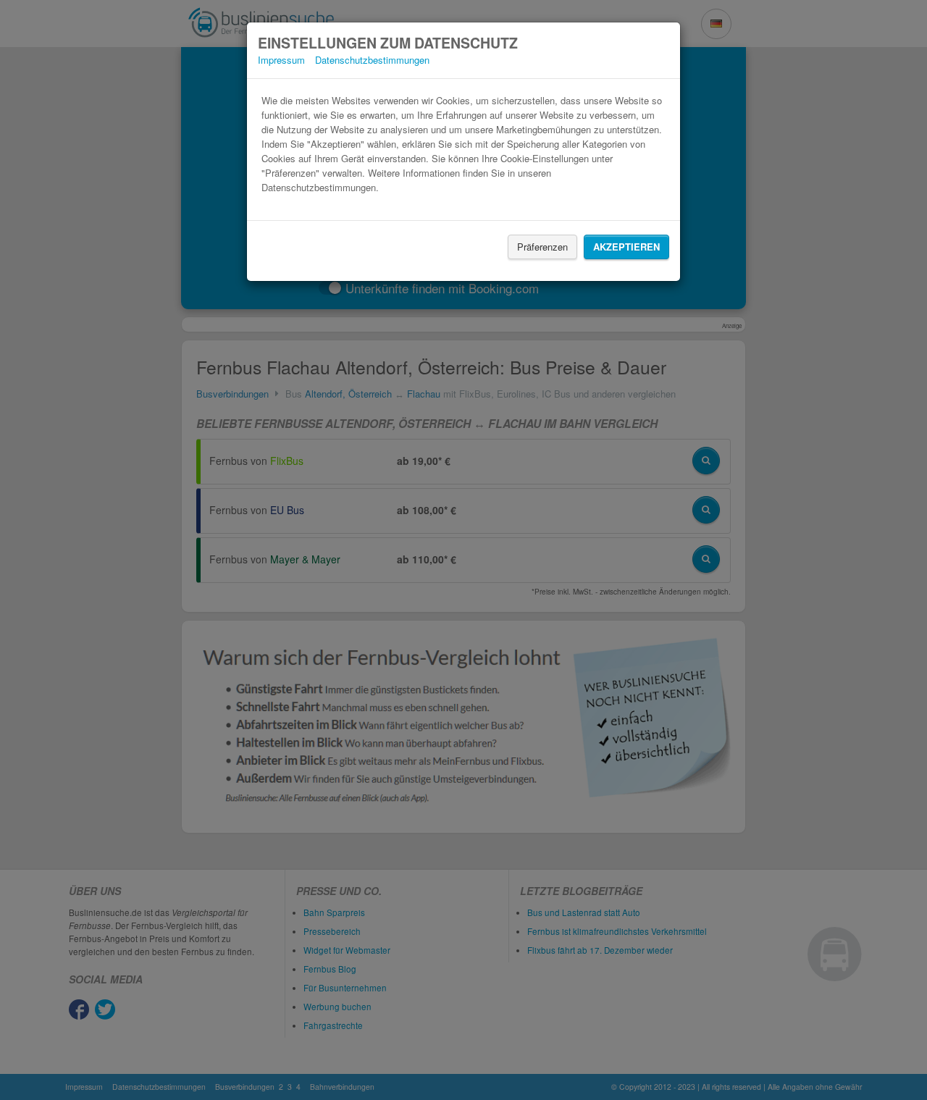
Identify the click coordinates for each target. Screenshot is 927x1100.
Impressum (281, 60)
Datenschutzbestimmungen (372, 60)
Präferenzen (542, 246)
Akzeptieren (626, 246)
